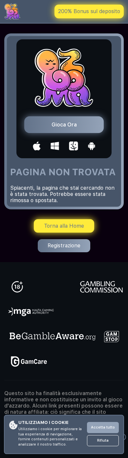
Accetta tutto (103, 427)
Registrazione (64, 245)
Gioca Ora (64, 125)
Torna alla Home (64, 226)
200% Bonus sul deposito (89, 11)
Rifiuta (103, 440)
